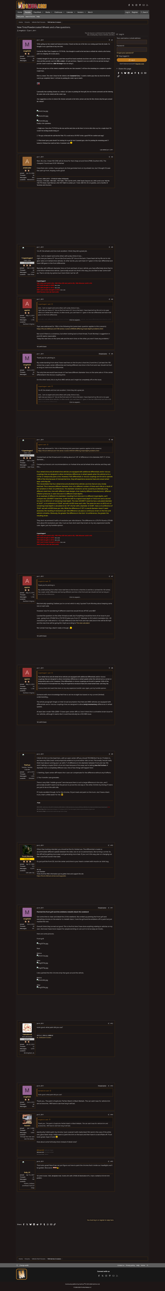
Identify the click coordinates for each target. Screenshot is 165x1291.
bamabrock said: (43, 1091)
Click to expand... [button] (75, 320)
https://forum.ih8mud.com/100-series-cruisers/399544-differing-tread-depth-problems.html (70, 329)
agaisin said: (42, 444)
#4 (112, 299)
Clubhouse (58, 12)
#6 (112, 440)
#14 (112, 1114)
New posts (20, 16)
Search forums (30, 16)
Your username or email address (128, 38)
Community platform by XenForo (82, 1284)
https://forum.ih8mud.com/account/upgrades (51, 876)
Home (20, 12)
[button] (42, 12)
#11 (112, 908)
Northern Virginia (28, 324)
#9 (112, 754)
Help (38, 16)
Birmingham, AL (29, 1053)
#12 (112, 1023)
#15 (112, 1161)
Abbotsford (30, 179)
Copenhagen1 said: (44, 304)
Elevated (31, 778)
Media (48, 12)
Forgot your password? (125, 53)
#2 (112, 157)
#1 (112, 40)
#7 (112, 576)
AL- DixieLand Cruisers (44, 1037)
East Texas (31, 274)
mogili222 (22, 30)
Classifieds (37, 12)
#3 (112, 247)
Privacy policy (130, 1265)
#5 (112, 354)
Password (120, 46)
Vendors (80, 12)
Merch (90, 12)
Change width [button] (24, 1265)
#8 (112, 668)
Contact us (120, 1265)
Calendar (70, 12)
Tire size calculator (83, 623)
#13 (112, 1086)
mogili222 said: (43, 581)
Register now (139, 64)
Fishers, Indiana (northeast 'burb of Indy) (28, 1186)
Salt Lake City (30, 873)
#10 (112, 845)
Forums (28, 12)
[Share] (109, 40)
